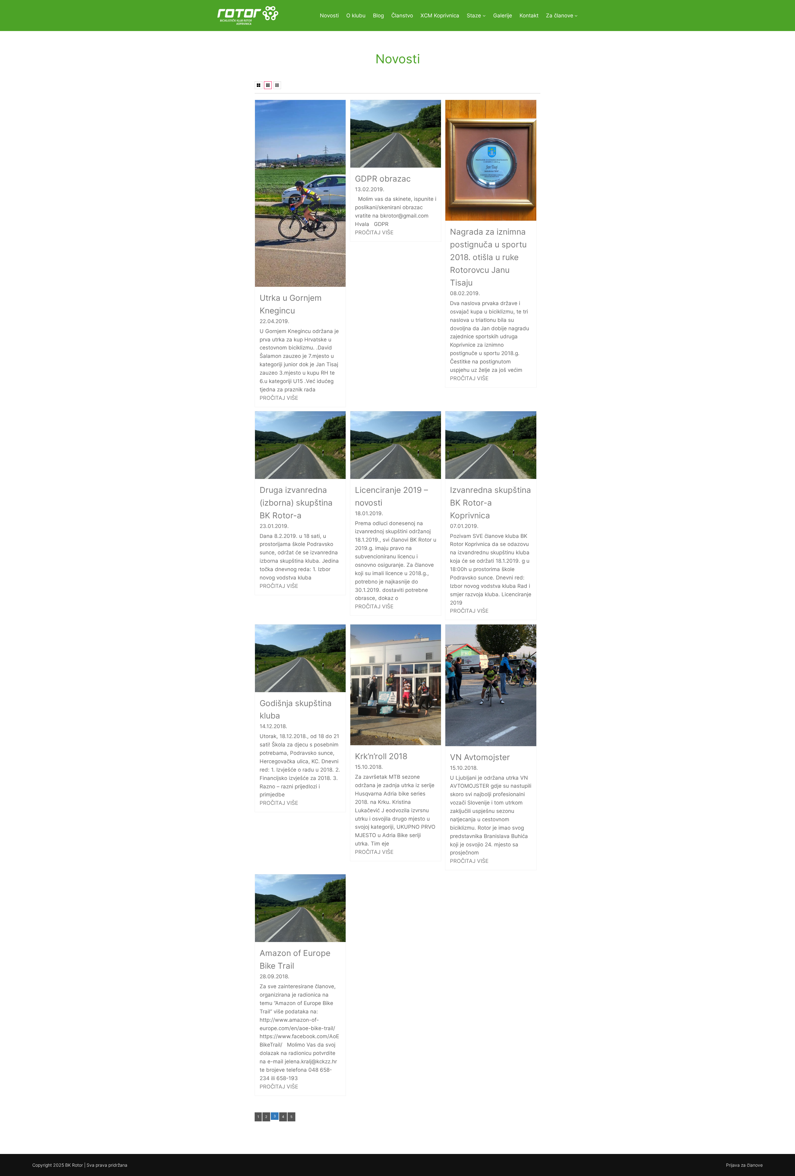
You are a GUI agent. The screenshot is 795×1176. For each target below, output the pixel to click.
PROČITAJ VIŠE (279, 398)
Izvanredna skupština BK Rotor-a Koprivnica (490, 502)
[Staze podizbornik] (484, 15)
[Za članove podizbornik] (576, 15)
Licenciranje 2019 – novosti (391, 496)
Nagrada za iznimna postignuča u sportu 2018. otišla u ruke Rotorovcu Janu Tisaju (488, 257)
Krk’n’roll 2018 (381, 756)
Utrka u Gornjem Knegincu (291, 304)
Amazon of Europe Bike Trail (295, 959)
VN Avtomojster (480, 757)
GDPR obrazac (383, 178)
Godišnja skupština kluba (296, 709)
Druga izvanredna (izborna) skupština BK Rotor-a (296, 502)
